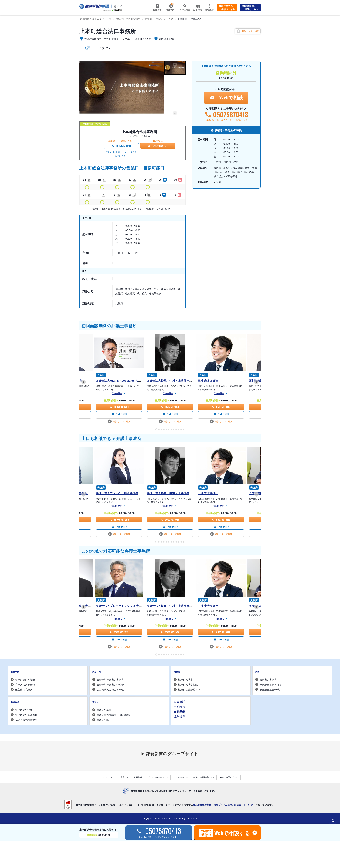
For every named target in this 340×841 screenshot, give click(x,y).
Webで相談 (158, 146)
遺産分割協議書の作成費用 (111, 684)
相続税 (177, 671)
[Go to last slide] (83, 382)
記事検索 (197, 9)
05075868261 (121, 407)
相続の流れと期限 (25, 679)
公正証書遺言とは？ (270, 684)
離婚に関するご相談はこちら (227, 7)
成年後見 (179, 717)
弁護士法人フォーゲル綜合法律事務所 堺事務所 (127, 493)
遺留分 (95, 702)
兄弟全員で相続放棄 (26, 719)
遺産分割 (96, 671)
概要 (87, 48)
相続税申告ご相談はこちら (250, 7)
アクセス (104, 48)
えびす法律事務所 (260, 493)
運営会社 (124, 777)
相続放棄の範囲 (23, 710)
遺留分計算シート (106, 719)
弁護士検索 (185, 9)
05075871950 (172, 407)
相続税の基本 (185, 679)
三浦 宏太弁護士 (208, 380)
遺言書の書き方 (268, 679)
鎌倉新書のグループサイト (172, 753)
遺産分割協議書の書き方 (110, 679)
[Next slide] (175, 113)
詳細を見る (117, 393)
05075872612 (121, 632)
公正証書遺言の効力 (270, 689)
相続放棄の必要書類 (26, 715)
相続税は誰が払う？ (189, 689)
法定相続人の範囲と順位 (110, 689)
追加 (250, 31)
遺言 (257, 671)
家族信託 (179, 702)
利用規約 (138, 777)
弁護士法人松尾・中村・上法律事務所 (171, 380)
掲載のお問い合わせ (229, 777)
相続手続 (15, 671)
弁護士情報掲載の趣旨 (204, 777)
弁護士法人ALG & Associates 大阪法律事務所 (125, 380)
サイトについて (108, 777)
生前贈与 (179, 707)
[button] (175, 68)
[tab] (156, 429)
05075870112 (223, 407)
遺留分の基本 (104, 710)
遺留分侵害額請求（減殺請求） (114, 715)
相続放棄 (15, 702)
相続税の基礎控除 (188, 684)
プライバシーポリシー (158, 777)
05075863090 (121, 519)
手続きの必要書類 (25, 684)
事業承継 (179, 712)
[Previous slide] (175, 65)
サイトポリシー (181, 777)
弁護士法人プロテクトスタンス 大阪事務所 (123, 606)
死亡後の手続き (23, 689)
